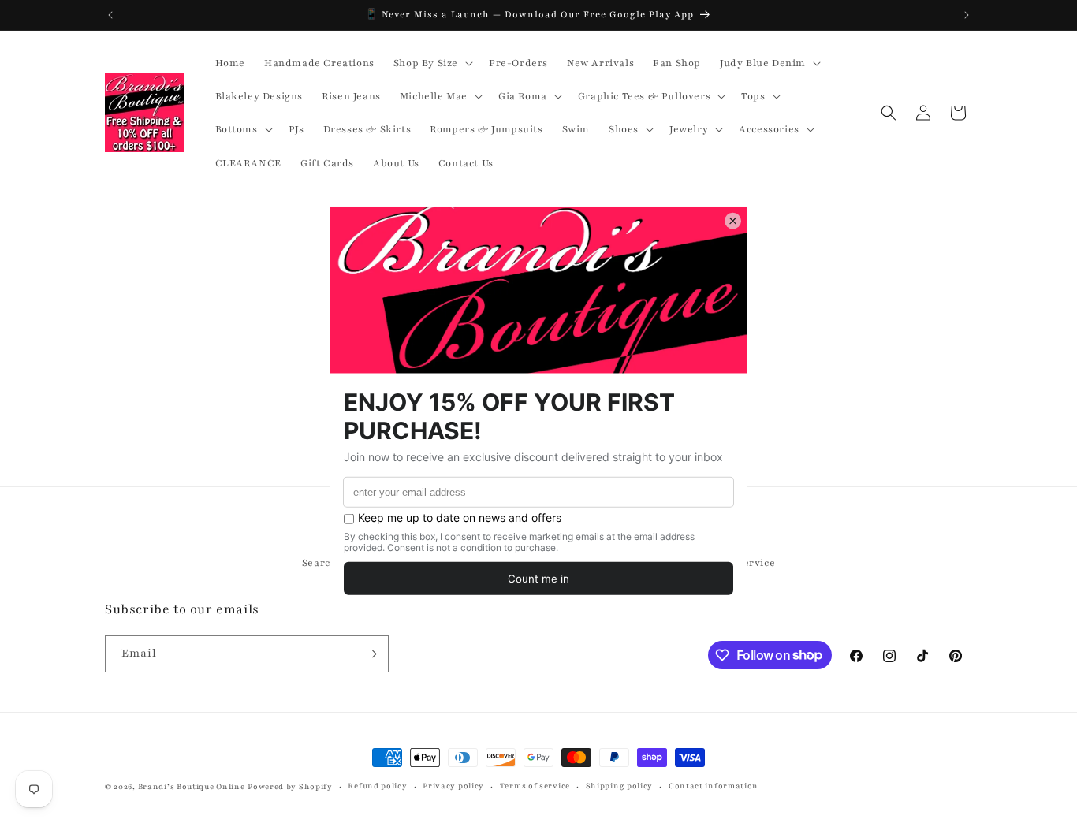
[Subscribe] (370, 653)
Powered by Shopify (290, 786)
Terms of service (535, 785)
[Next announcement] (966, 15)
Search (319, 563)
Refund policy (377, 785)
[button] (431, 63)
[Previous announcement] (110, 15)
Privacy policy (453, 785)
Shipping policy (620, 785)
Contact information (713, 785)
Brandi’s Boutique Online (191, 786)
